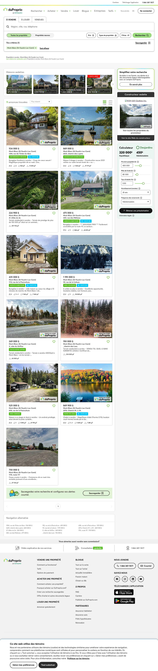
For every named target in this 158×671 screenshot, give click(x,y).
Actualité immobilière (84, 573)
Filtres (124, 35)
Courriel (147, 566)
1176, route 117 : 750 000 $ (87, 530)
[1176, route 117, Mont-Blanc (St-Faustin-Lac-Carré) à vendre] (32, 447)
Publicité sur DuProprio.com (86, 600)
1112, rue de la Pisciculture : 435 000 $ (54, 525)
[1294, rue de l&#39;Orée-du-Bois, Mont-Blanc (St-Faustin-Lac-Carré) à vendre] (32, 126)
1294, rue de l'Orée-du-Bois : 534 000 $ (19, 525)
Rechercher (140, 35)
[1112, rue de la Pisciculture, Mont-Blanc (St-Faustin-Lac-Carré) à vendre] (32, 254)
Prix (89, 35)
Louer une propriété (48, 602)
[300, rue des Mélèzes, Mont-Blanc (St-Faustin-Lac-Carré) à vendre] (86, 190)
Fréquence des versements (130, 198)
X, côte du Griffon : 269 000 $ (52, 530)
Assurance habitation (84, 611)
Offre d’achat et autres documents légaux (53, 596)
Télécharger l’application (130, 2)
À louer (25, 19)
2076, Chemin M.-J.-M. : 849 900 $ (90, 528)
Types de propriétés (106, 35)
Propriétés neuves (42, 35)
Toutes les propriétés (19, 35)
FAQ (77, 592)
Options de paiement (45, 573)
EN (133, 11)
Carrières (116, 2)
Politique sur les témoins (78, 658)
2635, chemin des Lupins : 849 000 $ (18, 528)
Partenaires (82, 606)
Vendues (39, 19)
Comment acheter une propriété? (50, 584)
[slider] (140, 166)
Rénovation (80, 623)
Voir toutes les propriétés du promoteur (136, 131)
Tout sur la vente (82, 565)
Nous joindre (125, 11)
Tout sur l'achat (81, 569)
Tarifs (39, 569)
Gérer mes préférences (24, 665)
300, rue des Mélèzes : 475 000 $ (17, 533)
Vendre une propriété (49, 560)
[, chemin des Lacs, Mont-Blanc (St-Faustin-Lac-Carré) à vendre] (86, 318)
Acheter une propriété (49, 579)
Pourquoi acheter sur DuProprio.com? (51, 588)
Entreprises (99, 10)
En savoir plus (136, 84)
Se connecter (146, 11)
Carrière (79, 596)
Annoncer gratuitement (46, 607)
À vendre (11, 19)
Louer (76, 10)
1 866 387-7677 (148, 2)
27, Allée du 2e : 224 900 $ (15, 530)
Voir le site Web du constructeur (135, 138)
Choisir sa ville (81, 581)
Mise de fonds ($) (127, 171)
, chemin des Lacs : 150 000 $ (52, 533)
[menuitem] (55, 567)
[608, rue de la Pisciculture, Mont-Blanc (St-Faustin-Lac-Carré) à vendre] (32, 383)
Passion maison (81, 577)
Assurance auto (81, 615)
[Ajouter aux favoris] (54, 149)
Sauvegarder (94, 493)
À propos (80, 586)
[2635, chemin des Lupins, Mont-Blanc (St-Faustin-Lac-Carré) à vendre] (86, 126)
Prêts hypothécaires (83, 619)
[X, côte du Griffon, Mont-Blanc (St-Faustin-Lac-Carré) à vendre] (32, 318)
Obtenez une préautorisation (137, 211)
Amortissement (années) (129, 188)
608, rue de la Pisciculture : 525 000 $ (91, 525)
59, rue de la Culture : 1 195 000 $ (53, 528)
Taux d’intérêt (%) (127, 179)
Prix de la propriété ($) (128, 162)
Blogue (80, 560)
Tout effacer (44, 48)
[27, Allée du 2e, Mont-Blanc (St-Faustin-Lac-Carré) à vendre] (32, 190)
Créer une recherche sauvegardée (50, 592)
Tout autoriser (48, 665)
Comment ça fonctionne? (47, 565)
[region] (79, 655)
